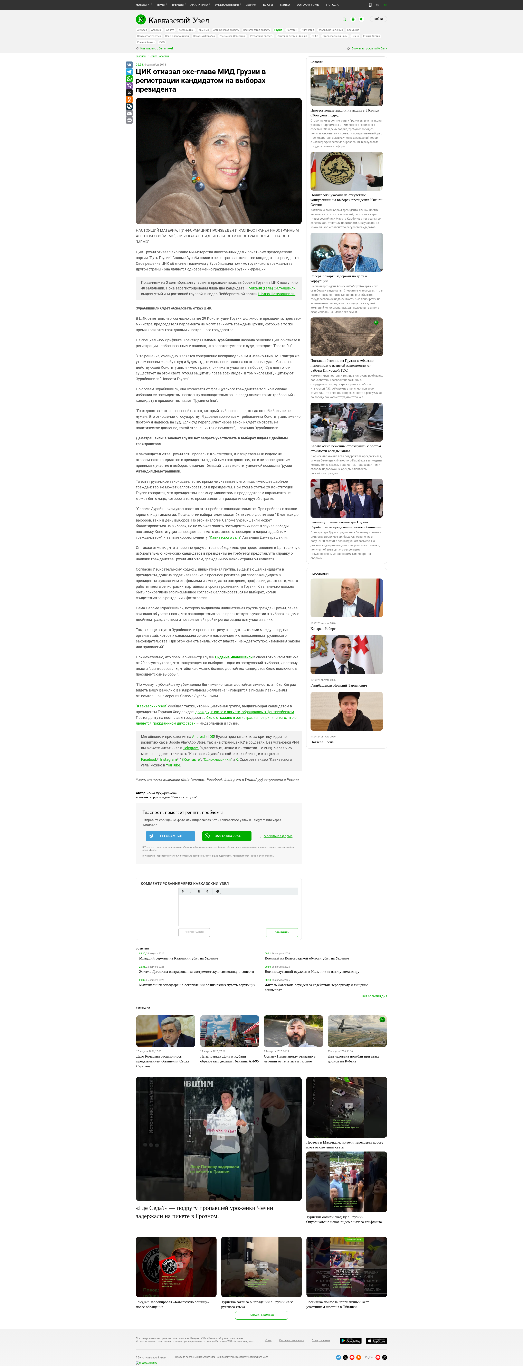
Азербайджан (186, 30)
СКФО (315, 36)
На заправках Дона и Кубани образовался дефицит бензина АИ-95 (229, 1058)
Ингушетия (308, 30)
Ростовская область (261, 36)
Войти (378, 19)
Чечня (355, 36)
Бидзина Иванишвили (234, 657)
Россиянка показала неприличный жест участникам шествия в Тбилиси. (337, 1304)
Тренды (178, 4)
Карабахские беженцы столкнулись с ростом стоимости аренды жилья (346, 448)
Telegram (191, 748)
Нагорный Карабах (204, 36)
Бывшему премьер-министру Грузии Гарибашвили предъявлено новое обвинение (346, 524)
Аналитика (199, 4)
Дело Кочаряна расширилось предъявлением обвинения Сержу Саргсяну (163, 1061)
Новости (143, 4)
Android (198, 736)
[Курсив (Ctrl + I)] (191, 891)
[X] (129, 92)
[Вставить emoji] (217, 891)
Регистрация (194, 932)
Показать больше (262, 1314)
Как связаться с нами (291, 1340)
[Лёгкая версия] (370, 5)
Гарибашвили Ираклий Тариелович (339, 685)
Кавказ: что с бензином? (156, 48)
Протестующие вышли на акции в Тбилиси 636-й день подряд (345, 112)
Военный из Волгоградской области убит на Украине (307, 958)
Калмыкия (353, 30)
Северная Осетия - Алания (292, 36)
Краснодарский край (177, 36)
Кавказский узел (151, 706)
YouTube (173, 765)
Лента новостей (159, 56)
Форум (251, 4)
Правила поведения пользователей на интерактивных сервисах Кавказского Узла (221, 1357)
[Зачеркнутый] (207, 891)
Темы (160, 4)
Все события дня (374, 996)
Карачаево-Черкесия (149, 36)
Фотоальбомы (308, 4)
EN (385, 4)
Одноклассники (217, 759)
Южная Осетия (371, 36)
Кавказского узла (225, 537)
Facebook (149, 759)
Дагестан (292, 30)
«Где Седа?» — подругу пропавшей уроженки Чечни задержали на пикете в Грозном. (204, 1211)
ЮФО (161, 42)
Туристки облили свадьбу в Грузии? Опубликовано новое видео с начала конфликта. (344, 1219)
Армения (204, 30)
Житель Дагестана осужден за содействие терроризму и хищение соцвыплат (316, 987)
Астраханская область (226, 30)
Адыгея (170, 30)
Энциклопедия (227, 4)
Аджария (156, 30)
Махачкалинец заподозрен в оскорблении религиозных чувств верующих (197, 984)
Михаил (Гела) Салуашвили (272, 288)
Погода (332, 4)
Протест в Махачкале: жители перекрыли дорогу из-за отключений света (344, 1144)
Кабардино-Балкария (330, 30)
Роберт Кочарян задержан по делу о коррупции (339, 278)
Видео (285, 4)
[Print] (129, 120)
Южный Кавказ (145, 42)
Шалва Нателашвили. (276, 294)
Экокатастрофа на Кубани (369, 48)
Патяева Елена (322, 741)
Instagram (168, 759)
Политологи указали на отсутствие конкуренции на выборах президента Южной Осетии (346, 199)
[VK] (129, 64)
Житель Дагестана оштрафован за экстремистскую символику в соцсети (196, 971)
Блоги (268, 4)
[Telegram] (129, 71)
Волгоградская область (256, 30)
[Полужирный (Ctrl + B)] (183, 891)
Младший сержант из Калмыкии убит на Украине (178, 958)
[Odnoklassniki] (129, 99)
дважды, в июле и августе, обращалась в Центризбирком (244, 712)
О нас (268, 1340)
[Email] (129, 113)
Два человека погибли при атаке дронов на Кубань (353, 1058)
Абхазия (142, 30)
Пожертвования (321, 1340)
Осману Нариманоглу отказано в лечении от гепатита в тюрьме (290, 1058)
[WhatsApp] (129, 78)
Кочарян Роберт (323, 628)
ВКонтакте (190, 759)
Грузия (278, 30)
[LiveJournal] (129, 106)
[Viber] (129, 85)
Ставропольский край (335, 36)
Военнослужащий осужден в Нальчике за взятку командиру (312, 971)
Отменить (282, 932)
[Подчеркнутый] (199, 891)
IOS (211, 736)
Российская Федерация (232, 36)
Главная (141, 56)
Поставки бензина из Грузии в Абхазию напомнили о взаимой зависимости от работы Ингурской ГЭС (342, 365)
